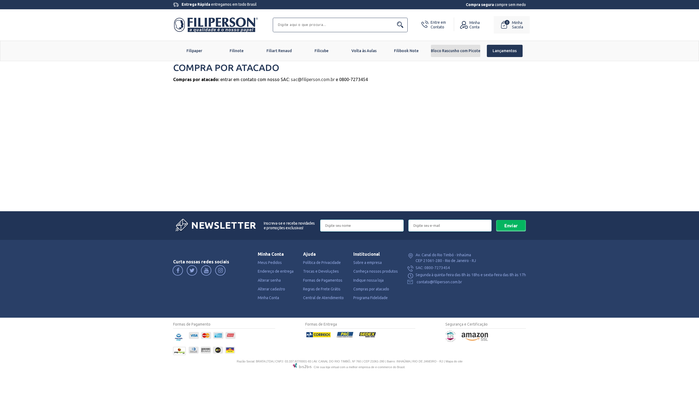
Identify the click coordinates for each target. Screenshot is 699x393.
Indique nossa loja (368, 280)
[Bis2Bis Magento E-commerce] (450, 341)
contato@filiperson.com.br (439, 282)
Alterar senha (269, 280)
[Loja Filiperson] (216, 24)
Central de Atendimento (323, 298)
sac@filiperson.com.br (313, 79)
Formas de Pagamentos (322, 280)
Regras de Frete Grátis (321, 289)
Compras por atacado (371, 289)
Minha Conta (268, 298)
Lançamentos (505, 51)
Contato (438, 24)
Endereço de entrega (276, 271)
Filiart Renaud (279, 51)
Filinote (237, 51)
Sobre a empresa (367, 262)
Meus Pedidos (270, 262)
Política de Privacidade (322, 262)
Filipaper (194, 51)
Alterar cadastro (271, 289)
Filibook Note (406, 51)
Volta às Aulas (364, 51)
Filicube (321, 51)
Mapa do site (454, 361)
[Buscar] (400, 24)
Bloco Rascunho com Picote (455, 51)
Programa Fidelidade (370, 298)
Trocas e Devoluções (321, 271)
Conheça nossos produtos (375, 271)
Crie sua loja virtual (326, 367)
